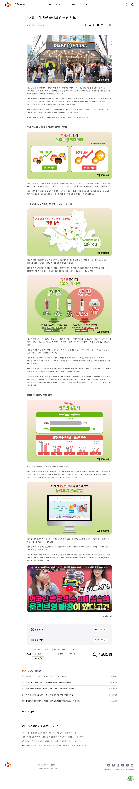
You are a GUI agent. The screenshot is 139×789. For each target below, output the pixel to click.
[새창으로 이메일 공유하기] (102, 25)
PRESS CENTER (54, 5)
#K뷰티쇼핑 (71, 654)
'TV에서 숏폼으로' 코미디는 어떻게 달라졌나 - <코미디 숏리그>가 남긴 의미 (52, 741)
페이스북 (113, 765)
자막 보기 (108, 616)
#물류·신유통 (38, 658)
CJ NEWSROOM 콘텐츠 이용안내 (48, 768)
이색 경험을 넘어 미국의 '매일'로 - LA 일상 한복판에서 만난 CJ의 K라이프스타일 (54, 745)
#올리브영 (37, 650)
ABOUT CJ (86, 5)
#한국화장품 (37, 654)
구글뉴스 (127, 765)
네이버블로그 (123, 765)
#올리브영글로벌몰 (60, 650)
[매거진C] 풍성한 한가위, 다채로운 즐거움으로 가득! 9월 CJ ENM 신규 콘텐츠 (53, 737)
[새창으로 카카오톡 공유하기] (98, 25)
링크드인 (118, 765)
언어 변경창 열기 (132, 4)
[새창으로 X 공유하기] (93, 25)
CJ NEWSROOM (8, 4)
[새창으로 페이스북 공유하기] (85, 25)
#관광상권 (74, 650)
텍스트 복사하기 (98, 629)
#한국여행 (60, 654)
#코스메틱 (49, 654)
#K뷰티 (47, 650)
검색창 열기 (127, 4)
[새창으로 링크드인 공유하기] (89, 25)
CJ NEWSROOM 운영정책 (46, 765)
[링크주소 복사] (106, 25)
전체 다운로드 (99, 640)
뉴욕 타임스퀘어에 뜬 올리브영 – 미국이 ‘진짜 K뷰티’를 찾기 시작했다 (50, 732)
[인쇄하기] (110, 25)
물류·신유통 (31, 25)
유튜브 (109, 765)
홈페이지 (132, 765)
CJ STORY (71, 5)
